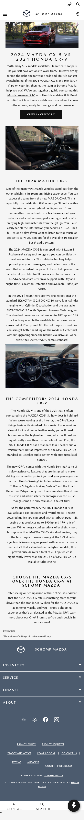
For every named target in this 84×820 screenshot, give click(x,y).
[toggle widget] (74, 806)
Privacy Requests (53, 744)
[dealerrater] (34, 719)
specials (67, 617)
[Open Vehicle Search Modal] (79, 4)
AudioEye (33, 762)
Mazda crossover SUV (21, 95)
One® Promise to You (42, 617)
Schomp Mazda (53, 775)
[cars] (23, 719)
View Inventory (41, 114)
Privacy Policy (26, 744)
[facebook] (45, 719)
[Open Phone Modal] (69, 4)
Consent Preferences (58, 765)
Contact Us (69, 753)
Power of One (46, 753)
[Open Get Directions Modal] (78, 14)
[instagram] (56, 719)
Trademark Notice (19, 753)
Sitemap (16, 762)
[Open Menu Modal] (5, 14)
